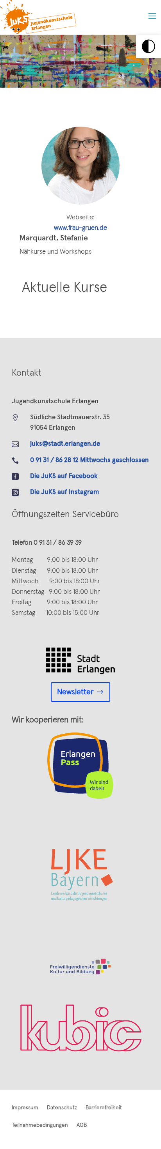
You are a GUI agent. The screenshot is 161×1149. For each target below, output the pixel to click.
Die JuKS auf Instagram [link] (64, 492)
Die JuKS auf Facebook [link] (64, 476)
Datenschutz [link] (62, 1107)
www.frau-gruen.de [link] (80, 228)
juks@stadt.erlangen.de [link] (65, 444)
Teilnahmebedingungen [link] (40, 1125)
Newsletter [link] (75, 692)
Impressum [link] (25, 1107)
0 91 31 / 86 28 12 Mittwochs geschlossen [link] (89, 460)
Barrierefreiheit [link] (104, 1107)
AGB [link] (82, 1125)
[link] (148, 46)
